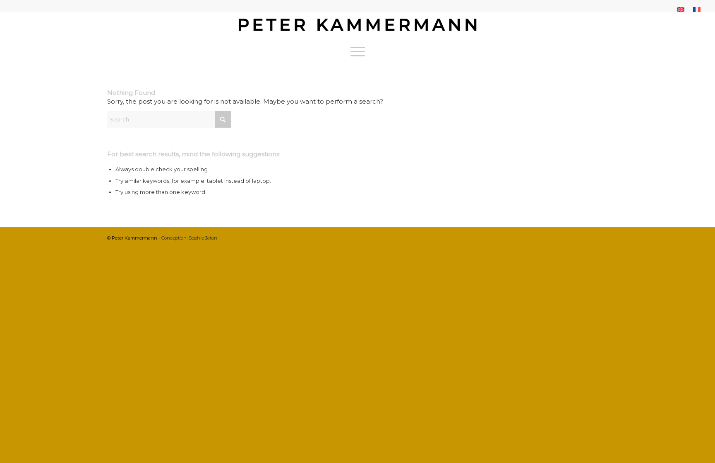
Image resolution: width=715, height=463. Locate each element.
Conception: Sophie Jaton (189, 238)
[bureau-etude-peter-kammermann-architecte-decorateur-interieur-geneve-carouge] (357, 26)
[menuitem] (681, 9)
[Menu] (357, 51)
